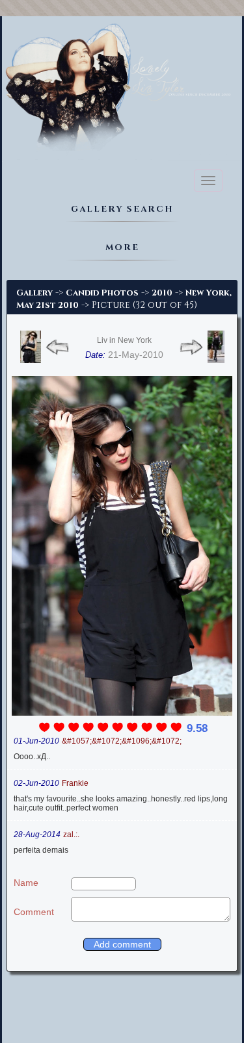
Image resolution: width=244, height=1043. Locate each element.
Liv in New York (124, 340)
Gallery (34, 293)
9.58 (197, 728)
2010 (162, 293)
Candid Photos (102, 293)
